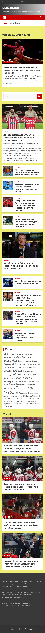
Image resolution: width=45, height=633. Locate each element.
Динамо (30, 364)
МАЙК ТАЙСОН (13, 371)
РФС (29, 375)
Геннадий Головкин (14, 364)
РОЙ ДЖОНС (19, 374)
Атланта (28, 354)
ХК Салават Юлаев (28, 398)
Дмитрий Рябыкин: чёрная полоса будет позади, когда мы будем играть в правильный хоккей (20, 564)
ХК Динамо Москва (30, 396)
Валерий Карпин (24, 361)
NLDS (6, 354)
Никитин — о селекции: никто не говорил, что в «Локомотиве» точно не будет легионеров (21, 487)
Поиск (39, 96)
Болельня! (10, 8)
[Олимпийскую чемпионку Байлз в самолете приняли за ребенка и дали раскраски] (22, 51)
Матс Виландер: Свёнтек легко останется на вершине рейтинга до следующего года (20, 266)
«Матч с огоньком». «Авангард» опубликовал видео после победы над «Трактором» (20, 525)
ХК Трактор (16, 404)
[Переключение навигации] (5, 17)
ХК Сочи (22, 401)
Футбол (6, 132)
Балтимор (27, 357)
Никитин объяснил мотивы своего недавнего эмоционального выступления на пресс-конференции (21, 448)
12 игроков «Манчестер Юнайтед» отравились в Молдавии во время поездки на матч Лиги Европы (25, 205)
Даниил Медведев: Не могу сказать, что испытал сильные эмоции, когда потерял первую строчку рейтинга (27, 319)
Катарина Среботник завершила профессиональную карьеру (24, 336)
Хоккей (7, 414)
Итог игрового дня (12, 367)
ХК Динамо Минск (15, 396)
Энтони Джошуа (9, 406)
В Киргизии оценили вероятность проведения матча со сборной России (26, 172)
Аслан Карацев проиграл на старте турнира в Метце (27, 282)
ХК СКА (16, 399)
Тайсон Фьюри (9, 388)
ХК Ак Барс (33, 393)
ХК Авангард (21, 393)
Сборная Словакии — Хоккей (24, 381)
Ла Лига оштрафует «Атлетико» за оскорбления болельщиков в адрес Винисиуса (19, 138)
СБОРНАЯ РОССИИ (13, 378)
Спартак (12, 384)
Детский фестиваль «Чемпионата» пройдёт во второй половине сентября (25, 223)
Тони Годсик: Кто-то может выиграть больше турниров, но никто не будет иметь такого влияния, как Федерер (27, 300)
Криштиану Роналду (29, 367)
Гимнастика (9, 62)
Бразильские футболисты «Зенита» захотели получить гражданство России (27, 188)
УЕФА (31, 388)
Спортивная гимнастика (25, 384)
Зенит (37, 364)
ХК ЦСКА (25, 404)
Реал (34, 375)
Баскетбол (10, 360)
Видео (34, 361)
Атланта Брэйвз (12, 357)
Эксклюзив (34, 403)
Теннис (6, 260)
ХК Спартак (30, 401)
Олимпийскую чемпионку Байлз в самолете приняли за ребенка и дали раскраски (21, 70)
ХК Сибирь (16, 401)
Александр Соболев (16, 354)
